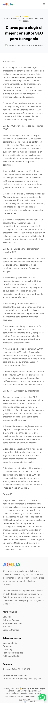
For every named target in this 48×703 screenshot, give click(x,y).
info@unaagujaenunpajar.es (28, 678)
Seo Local (39, 45)
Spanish (31, 701)
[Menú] (44, 4)
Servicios (7, 617)
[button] (42, 697)
